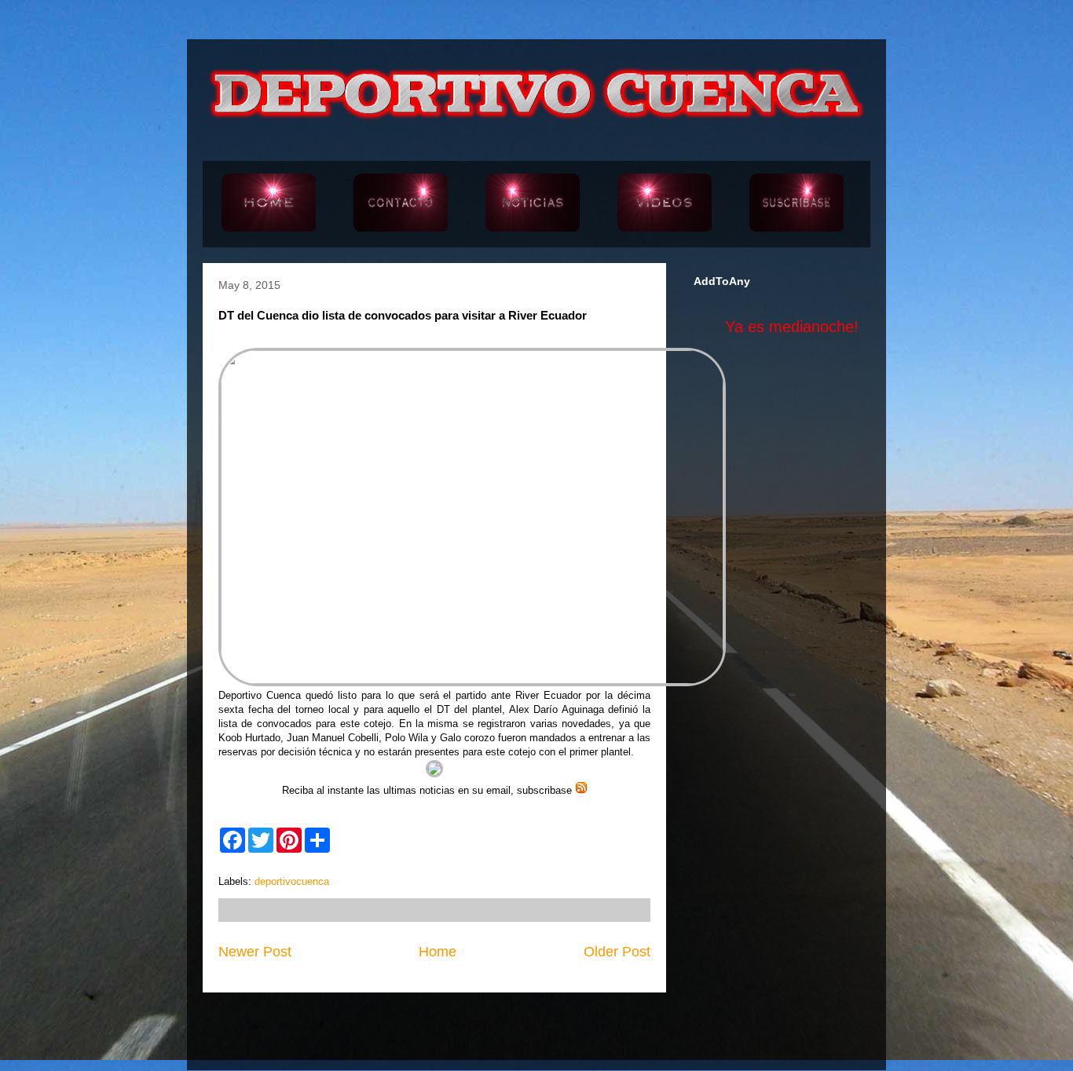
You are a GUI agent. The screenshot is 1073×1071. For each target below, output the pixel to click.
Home (437, 952)
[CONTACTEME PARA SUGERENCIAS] (401, 204)
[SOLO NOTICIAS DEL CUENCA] (533, 204)
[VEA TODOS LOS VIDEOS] (665, 204)
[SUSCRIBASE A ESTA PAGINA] (796, 204)
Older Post (617, 952)
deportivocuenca (292, 881)
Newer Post (254, 952)
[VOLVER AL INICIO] (269, 204)
